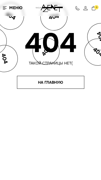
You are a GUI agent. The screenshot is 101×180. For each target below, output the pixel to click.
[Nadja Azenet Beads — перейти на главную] (49, 8)
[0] (94, 8)
